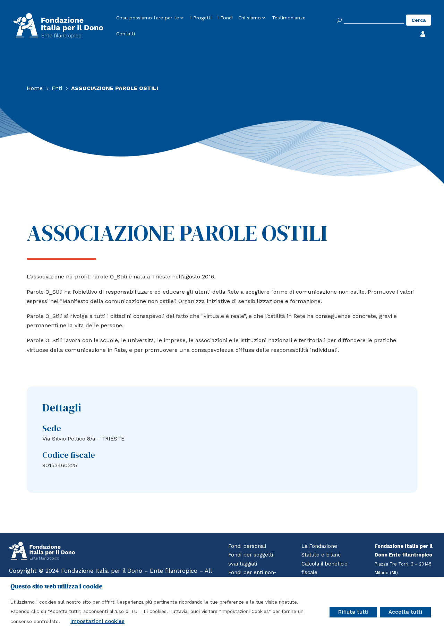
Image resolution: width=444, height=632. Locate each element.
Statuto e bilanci (321, 555)
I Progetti (201, 18)
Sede (51, 428)
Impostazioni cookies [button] (97, 621)
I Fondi (225, 18)
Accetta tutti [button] (405, 612)
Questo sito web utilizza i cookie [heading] (56, 586)
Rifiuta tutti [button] (353, 612)
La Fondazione (319, 546)
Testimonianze (289, 18)
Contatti (125, 34)
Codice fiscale (68, 455)
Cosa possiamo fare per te (147, 18)
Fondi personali (247, 546)
